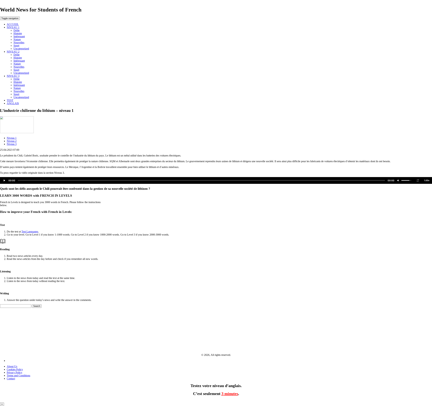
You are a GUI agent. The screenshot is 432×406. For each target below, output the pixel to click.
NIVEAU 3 (13, 76)
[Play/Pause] (4, 180)
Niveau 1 (12, 138)
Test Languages (29, 231)
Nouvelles (19, 42)
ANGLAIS (13, 103)
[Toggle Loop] (417, 180)
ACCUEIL (13, 24)
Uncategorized (21, 48)
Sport (16, 45)
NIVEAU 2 (13, 51)
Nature (17, 39)
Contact (11, 378)
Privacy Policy (14, 372)
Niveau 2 (12, 141)
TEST (10, 100)
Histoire (18, 33)
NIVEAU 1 (13, 27)
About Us (12, 366)
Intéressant (19, 36)
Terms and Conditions (18, 375)
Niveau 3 (12, 144)
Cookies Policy (15, 369)
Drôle (17, 30)
